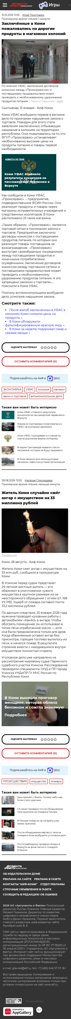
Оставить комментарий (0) (35, 361)
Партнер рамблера (34, 1001)
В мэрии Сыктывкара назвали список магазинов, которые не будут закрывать (40, 449)
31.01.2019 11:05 (10, 15)
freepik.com (9, 555)
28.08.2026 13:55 (12, 480)
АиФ (60, 101)
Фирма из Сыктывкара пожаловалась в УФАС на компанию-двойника (39, 425)
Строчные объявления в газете (27, 889)
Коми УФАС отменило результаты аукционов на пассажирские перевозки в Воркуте (40, 415)
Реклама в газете (47, 879)
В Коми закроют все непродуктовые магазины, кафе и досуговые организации (41, 460)
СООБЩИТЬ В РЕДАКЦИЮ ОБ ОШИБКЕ (30, 894)
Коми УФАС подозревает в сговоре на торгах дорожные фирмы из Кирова (39, 437)
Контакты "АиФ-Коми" (20, 884)
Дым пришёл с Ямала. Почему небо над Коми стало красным (39, 799)
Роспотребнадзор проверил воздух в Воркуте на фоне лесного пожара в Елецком (38, 847)
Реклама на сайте (17, 879)
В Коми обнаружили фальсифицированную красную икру (33, 323)
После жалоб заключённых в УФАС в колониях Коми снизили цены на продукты (35, 313)
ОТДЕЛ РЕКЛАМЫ (52, 884)
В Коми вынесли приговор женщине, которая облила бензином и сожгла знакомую (34, 702)
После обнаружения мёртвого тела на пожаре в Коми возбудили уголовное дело (41, 834)
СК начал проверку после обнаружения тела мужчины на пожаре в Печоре (40, 810)
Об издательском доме (21, 873)
